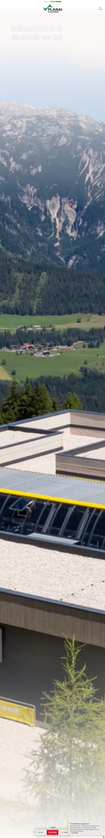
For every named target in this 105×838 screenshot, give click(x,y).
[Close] (102, 822)
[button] (104, 837)
